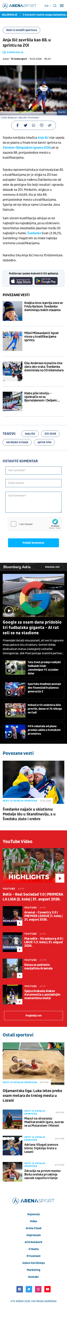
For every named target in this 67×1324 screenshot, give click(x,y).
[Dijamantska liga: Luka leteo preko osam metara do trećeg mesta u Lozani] (33, 1063)
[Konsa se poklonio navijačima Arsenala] (12, 968)
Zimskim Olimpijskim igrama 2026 (27, 148)
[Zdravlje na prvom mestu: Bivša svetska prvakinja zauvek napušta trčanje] (12, 1172)
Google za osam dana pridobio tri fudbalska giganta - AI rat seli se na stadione (32, 628)
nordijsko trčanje (17, 442)
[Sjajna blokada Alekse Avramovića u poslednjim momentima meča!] (12, 994)
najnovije (33, 1214)
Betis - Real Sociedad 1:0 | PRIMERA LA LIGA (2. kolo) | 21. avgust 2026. (33, 897)
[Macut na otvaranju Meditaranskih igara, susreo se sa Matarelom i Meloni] (12, 1119)
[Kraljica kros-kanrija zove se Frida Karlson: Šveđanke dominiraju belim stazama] (12, 311)
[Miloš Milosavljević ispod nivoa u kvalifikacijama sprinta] (12, 341)
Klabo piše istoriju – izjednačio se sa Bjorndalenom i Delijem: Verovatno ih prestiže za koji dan (43, 397)
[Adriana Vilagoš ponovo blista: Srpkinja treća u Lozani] (12, 1145)
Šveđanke (34, 233)
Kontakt (33, 1277)
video (33, 1221)
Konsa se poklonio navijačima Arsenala (38, 966)
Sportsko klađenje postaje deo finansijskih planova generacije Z (44, 687)
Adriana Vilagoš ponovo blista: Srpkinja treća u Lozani (41, 1148)
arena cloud (33, 1228)
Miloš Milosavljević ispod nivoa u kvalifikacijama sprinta (41, 336)
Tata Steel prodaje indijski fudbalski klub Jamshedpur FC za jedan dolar (44, 667)
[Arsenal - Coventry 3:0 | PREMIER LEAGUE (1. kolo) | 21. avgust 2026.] (12, 916)
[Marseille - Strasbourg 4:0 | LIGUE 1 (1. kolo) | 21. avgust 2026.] (12, 942)
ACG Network (33, 1242)
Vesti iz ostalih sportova (21, 30)
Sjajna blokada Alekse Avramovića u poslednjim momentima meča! (42, 994)
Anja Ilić (43, 138)
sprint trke (44, 442)
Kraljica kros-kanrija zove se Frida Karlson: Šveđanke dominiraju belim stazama (43, 306)
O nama (34, 1249)
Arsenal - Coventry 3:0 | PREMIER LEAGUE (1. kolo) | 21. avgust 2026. (43, 916)
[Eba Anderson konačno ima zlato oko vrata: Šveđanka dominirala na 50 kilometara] (12, 371)
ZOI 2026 (50, 434)
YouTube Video (18, 841)
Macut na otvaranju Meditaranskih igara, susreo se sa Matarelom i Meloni (44, 1122)
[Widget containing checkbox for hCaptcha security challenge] (35, 524)
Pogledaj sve (52, 567)
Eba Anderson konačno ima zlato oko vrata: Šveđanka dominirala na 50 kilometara (43, 367)
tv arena (18, 1301)
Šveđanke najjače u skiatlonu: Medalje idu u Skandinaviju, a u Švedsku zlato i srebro (29, 814)
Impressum (33, 1235)
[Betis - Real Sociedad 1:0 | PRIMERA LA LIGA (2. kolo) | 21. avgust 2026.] (33, 865)
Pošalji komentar (33, 543)
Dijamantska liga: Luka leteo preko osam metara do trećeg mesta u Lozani (32, 1096)
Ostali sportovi (18, 1035)
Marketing (33, 1270)
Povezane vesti (16, 295)
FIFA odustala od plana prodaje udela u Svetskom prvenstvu (44, 730)
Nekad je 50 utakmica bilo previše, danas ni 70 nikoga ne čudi (45, 708)
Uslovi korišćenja (33, 1263)
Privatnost (34, 1256)
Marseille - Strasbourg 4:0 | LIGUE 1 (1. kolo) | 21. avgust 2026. (43, 942)
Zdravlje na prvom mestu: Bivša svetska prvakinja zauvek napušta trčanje (42, 1174)
